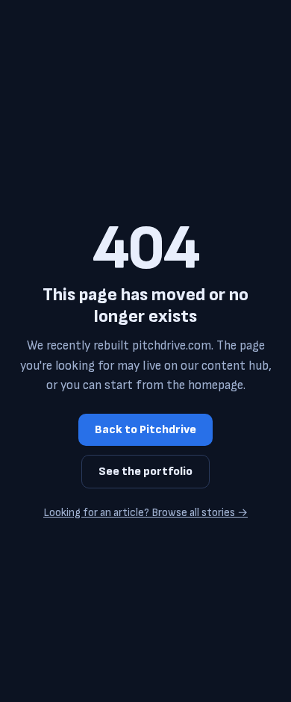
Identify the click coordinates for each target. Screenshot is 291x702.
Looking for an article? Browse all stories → (145, 513)
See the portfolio (145, 472)
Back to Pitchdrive (145, 430)
